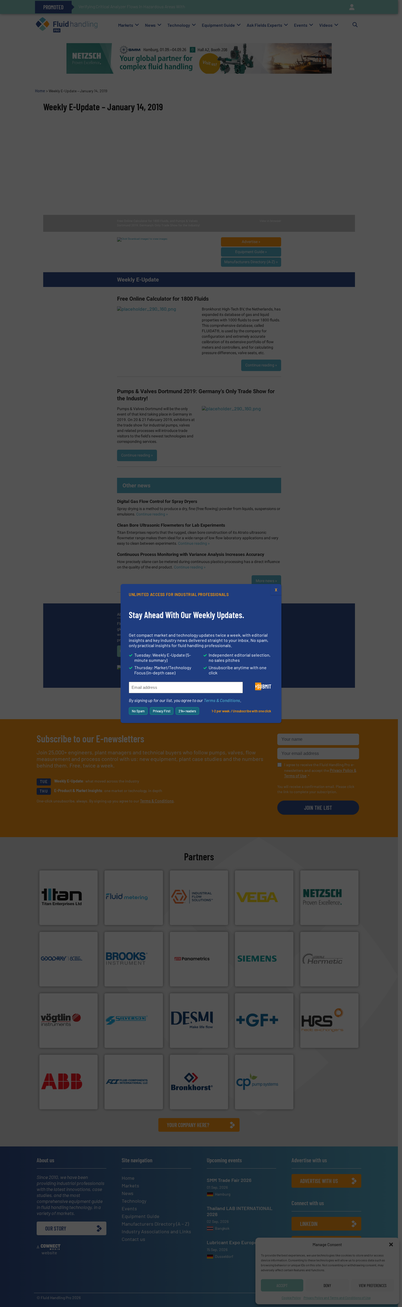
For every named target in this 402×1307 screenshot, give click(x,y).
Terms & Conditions (222, 700)
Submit (259, 686)
